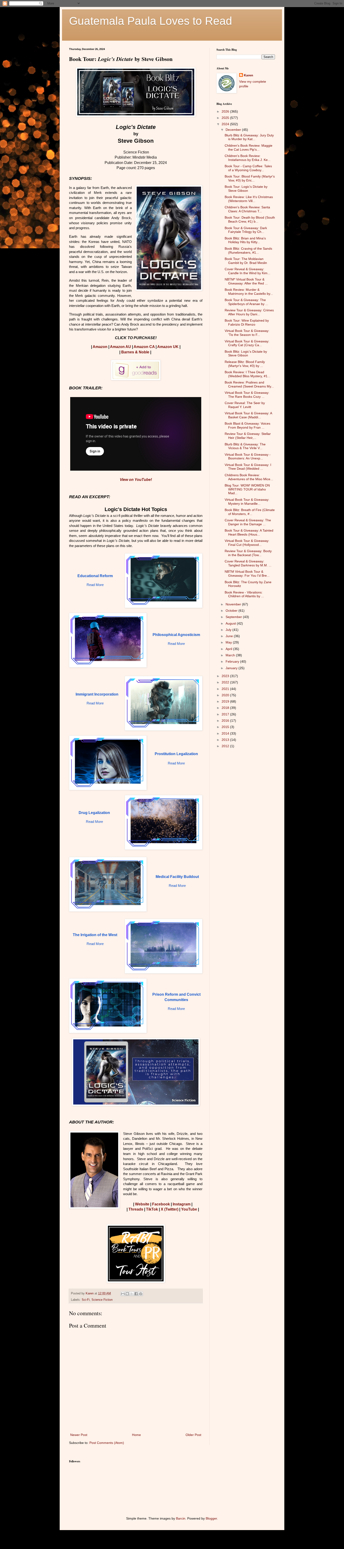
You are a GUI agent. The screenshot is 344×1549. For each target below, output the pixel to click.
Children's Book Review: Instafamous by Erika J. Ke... (248, 158)
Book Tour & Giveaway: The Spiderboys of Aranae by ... (246, 302)
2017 (226, 714)
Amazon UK (168, 347)
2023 (226, 676)
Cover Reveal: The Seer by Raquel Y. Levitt (245, 405)
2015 (226, 727)
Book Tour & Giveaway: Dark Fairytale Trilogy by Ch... (246, 230)
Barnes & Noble (135, 352)
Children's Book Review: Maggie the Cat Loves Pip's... (248, 147)
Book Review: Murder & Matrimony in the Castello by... (249, 291)
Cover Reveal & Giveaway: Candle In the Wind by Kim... (247, 271)
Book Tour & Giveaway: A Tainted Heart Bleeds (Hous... (249, 532)
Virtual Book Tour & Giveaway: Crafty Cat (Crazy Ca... (247, 343)
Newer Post (78, 1435)
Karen (248, 75)
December (234, 129)
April (229, 649)
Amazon (100, 347)
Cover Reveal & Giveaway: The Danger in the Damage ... (248, 522)
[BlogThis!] (127, 1293)
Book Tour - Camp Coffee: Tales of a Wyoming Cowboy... (248, 168)
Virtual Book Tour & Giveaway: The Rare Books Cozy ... (247, 394)
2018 (226, 708)
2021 (226, 689)
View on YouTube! (136, 480)
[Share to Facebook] (136, 1293)
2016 (226, 720)
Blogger (211, 1518)
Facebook (161, 1204)
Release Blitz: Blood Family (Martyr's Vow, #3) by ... (245, 364)
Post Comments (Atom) (106, 1443)
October (232, 610)
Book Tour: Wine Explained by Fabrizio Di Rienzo (247, 322)
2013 (226, 740)
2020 (226, 695)
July (229, 630)
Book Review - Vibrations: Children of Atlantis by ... (244, 594)
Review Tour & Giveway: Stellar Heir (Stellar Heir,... (248, 436)
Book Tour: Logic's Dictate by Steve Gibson (246, 188)
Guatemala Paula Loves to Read (150, 21)
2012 (226, 746)
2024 (226, 124)
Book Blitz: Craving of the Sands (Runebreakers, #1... (248, 250)
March (231, 655)
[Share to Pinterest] (140, 1293)
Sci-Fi (86, 1299)
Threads (135, 1209)
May (229, 642)
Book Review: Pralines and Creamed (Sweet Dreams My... (249, 384)
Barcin (180, 1518)
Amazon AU (120, 347)
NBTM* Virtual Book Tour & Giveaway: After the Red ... (246, 281)
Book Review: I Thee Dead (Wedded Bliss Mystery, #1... (247, 374)
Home (136, 1435)
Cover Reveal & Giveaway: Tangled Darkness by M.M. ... (248, 563)
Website (142, 1204)
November (234, 604)
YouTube (189, 1209)
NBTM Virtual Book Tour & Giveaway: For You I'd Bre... (247, 573)
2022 (226, 682)
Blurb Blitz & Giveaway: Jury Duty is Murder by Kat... (249, 137)
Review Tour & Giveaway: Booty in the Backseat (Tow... (248, 553)
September (234, 617)
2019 (226, 701)
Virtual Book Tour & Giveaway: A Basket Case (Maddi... (248, 415)
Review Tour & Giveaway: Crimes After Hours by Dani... (249, 312)
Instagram (181, 1204)
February (233, 661)
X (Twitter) (169, 1209)
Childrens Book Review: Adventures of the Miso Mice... (249, 477)
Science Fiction (102, 1299)
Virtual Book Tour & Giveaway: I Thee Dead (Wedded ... (248, 467)
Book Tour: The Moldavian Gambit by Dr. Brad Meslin (246, 261)
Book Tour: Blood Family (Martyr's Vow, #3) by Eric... (250, 178)
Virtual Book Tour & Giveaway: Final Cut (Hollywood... (247, 543)
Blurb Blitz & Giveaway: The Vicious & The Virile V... (245, 446)
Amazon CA (144, 347)
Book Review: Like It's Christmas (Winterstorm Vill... (249, 199)
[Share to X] (131, 1293)
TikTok (152, 1209)
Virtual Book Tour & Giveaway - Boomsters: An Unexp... (248, 456)
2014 (226, 733)
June (230, 636)
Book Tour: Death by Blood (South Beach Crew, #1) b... (250, 219)
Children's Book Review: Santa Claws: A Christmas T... (247, 209)
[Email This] (123, 1293)
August (231, 623)
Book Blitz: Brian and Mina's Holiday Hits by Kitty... (245, 240)
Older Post (193, 1435)
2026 (226, 111)
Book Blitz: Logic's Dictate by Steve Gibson (246, 353)
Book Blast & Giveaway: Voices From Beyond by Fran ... (247, 425)
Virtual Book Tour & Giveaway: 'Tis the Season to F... (247, 333)
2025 (226, 118)
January (232, 668)
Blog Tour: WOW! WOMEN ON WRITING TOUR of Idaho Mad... (247, 489)
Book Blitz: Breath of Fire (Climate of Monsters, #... (250, 512)
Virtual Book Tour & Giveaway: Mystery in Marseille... (247, 501)
